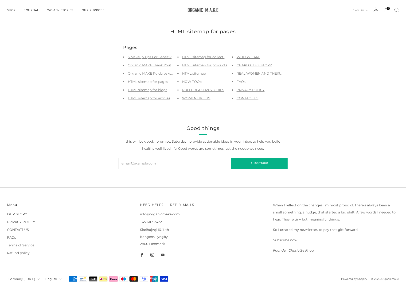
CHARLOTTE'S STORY (254, 65)
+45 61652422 (151, 222)
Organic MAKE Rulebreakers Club (155, 73)
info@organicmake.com (160, 214)
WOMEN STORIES (60, 10)
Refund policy (18, 253)
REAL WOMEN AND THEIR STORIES (266, 73)
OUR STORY (17, 214)
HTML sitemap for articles (149, 98)
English (359, 10)
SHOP (11, 10)
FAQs (241, 82)
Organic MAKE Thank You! (149, 65)
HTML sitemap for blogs (147, 90)
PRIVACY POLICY (251, 90)
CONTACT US (247, 98)
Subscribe (259, 163)
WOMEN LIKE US (196, 98)
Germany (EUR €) (21, 279)
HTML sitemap (194, 73)
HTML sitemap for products (204, 65)
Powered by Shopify (354, 279)
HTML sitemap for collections (206, 57)
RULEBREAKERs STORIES (203, 90)
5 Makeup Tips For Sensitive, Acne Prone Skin (165, 57)
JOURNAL (31, 10)
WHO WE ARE (248, 57)
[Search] (396, 10)
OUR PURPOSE (93, 10)
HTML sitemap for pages (148, 82)
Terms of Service (20, 245)
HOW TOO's (192, 82)
